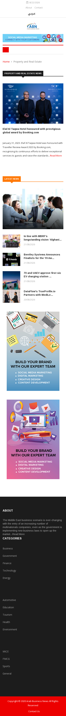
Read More (56, 155)
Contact (38, 7)
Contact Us (34, 711)
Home (6, 61)
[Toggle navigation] (6, 49)
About (29, 7)
